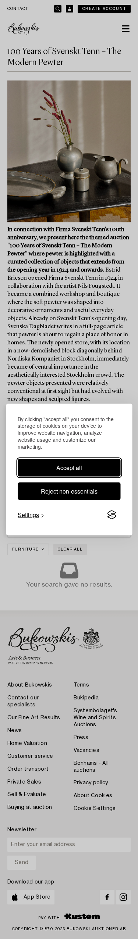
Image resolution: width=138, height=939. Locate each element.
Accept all (69, 467)
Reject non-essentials (69, 491)
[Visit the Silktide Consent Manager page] (111, 515)
